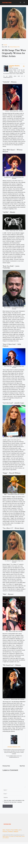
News (4, 830)
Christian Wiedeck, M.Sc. (15, 46)
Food (12, 830)
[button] (20, 3)
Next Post (22, 766)
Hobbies (16, 830)
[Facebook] (24, 66)
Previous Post (6, 766)
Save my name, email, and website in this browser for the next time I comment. (14, 801)
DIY (20, 830)
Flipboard (16, 831)
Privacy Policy (18, 836)
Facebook (10, 831)
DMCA (4, 836)
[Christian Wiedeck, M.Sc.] (6, 71)
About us (8, 836)
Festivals (5, 44)
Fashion (8, 830)
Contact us (12, 836)
